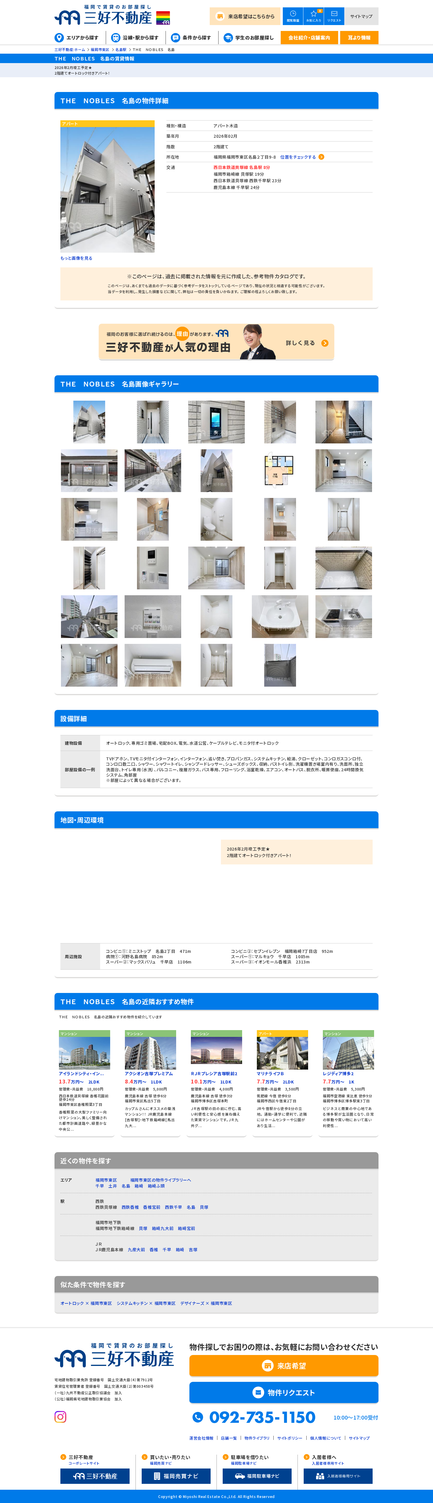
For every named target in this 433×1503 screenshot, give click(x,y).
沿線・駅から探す (141, 37)
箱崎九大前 (163, 1228)
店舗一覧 (229, 1438)
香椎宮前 (152, 1207)
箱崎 (139, 1186)
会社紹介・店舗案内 (309, 37)
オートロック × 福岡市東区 (86, 1303)
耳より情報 (359, 37)
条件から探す (197, 37)
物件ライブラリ (257, 1438)
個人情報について (326, 1438)
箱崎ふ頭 (156, 1186)
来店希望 (251, 16)
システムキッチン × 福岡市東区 (146, 1303)
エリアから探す (83, 37)
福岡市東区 (106, 1180)
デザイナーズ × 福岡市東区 (206, 1303)
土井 (112, 1186)
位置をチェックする (298, 157)
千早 (99, 1186)
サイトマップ (361, 16)
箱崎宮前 (186, 1228)
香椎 (154, 1249)
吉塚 (193, 1249)
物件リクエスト (291, 1392)
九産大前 (136, 1249)
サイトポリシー (290, 1438)
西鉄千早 (173, 1207)
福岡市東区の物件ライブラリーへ (161, 1180)
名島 (126, 1186)
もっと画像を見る (76, 258)
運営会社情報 (201, 1438)
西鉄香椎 (130, 1207)
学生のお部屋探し (254, 37)
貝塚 (204, 1207)
